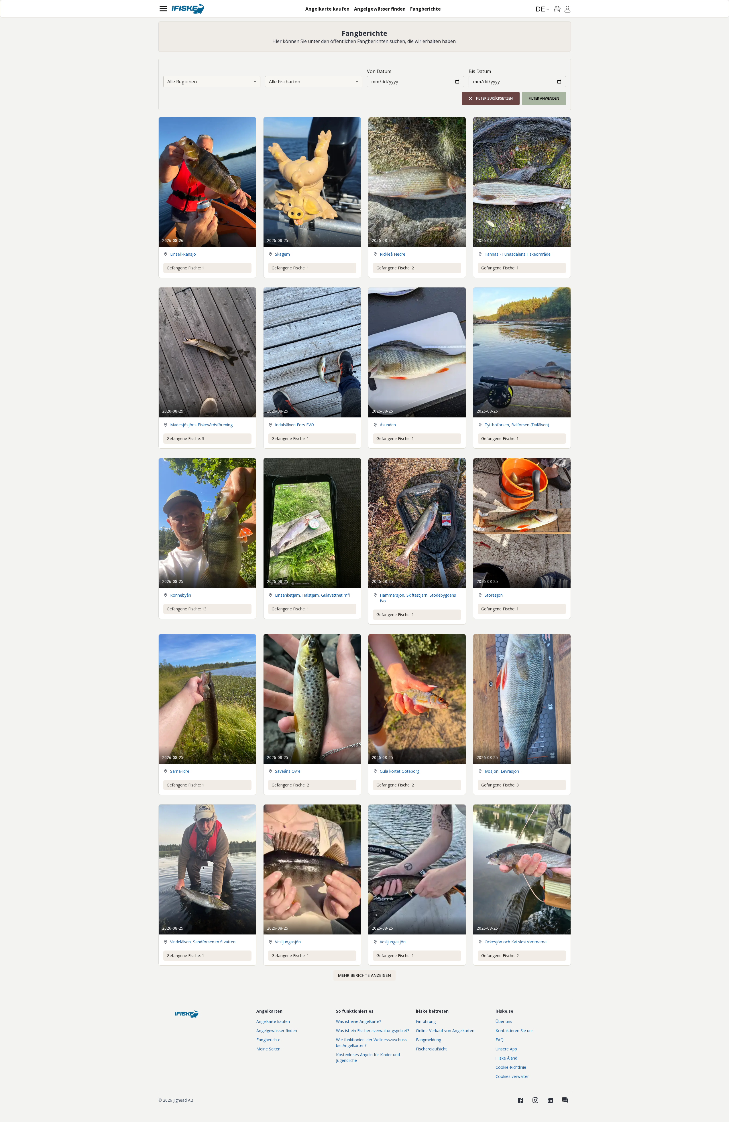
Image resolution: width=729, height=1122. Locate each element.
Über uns (504, 1021)
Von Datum (379, 71)
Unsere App (506, 1049)
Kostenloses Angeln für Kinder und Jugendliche (368, 1057)
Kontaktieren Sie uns (515, 1030)
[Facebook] (520, 1100)
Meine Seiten (268, 1049)
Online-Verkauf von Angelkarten (445, 1030)
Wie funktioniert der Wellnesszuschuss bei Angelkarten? (371, 1042)
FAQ (500, 1039)
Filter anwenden (544, 98)
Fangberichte (268, 1039)
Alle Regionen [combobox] (182, 81)
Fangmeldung (428, 1039)
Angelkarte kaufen (273, 1021)
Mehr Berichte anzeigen (364, 975)
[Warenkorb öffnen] (557, 9)
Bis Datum (480, 71)
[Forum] (565, 1100)
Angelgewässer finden (276, 1030)
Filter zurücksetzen (494, 98)
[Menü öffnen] (163, 9)
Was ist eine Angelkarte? (358, 1021)
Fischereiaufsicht (431, 1049)
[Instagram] (535, 1100)
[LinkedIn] (550, 1100)
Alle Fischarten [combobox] (284, 81)
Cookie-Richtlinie (511, 1067)
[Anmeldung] (567, 10)
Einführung (426, 1021)
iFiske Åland (506, 1058)
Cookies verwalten (513, 1076)
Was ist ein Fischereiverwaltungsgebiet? (372, 1030)
